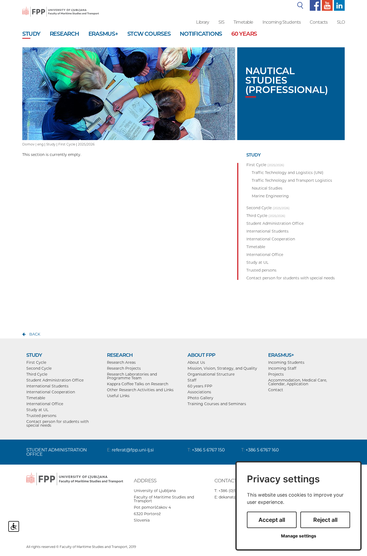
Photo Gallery (200, 397)
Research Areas (121, 362)
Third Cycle (36, 374)
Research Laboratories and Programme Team (132, 376)
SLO (341, 22)
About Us (196, 362)
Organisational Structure (211, 374)
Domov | (29, 144)
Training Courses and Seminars (217, 403)
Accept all (271, 519)
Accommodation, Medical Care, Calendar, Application (297, 382)
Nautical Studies (267, 188)
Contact (275, 389)
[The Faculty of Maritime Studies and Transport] (60, 8)
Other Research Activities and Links (140, 389)
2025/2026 (86, 144)
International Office (44, 403)
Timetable (243, 22)
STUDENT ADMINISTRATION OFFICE (56, 452)
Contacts (319, 22)
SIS (221, 22)
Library (202, 22)
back (34, 334)
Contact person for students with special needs (57, 423)
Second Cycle (39, 368)
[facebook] (314, 5)
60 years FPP (200, 386)
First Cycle (66, 144)
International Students (47, 386)
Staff (192, 380)
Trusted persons (41, 415)
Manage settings (298, 536)
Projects (276, 374)
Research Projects (124, 368)
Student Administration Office (55, 380)
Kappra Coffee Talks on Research (137, 384)
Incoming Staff (282, 368)
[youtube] (327, 5)
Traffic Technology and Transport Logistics (292, 180)
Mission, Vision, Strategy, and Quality (222, 368)
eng (40, 144)
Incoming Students (281, 22)
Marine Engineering (270, 196)
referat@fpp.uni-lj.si (133, 449)
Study (51, 144)
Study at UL (37, 409)
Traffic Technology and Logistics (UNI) (287, 172)
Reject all (325, 519)
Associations (199, 392)
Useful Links (118, 395)
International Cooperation (50, 392)
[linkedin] (339, 5)
